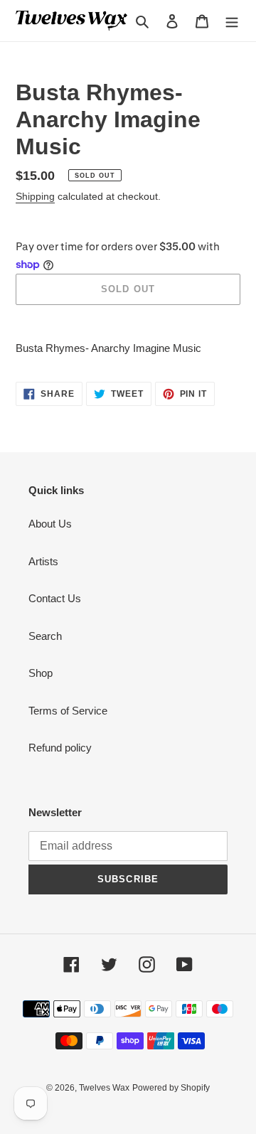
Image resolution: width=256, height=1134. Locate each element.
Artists (43, 561)
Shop (40, 673)
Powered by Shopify (171, 1088)
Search (45, 636)
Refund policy (60, 748)
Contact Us (54, 598)
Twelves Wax (104, 1088)
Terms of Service (67, 711)
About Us (50, 524)
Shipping (35, 196)
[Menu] (232, 21)
